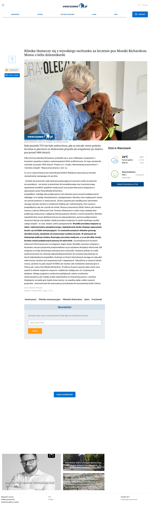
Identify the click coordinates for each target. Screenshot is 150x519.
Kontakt (142, 14)
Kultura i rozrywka (67, 14)
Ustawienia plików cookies (10, 502)
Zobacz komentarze (65, 394)
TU (66, 167)
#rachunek (97, 299)
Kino (115, 14)
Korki (94, 14)
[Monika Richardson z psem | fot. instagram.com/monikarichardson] (64, 100)
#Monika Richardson (72, 299)
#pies (87, 299)
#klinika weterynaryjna (49, 299)
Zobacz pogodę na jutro (127, 184)
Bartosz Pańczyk (36, 288)
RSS (49, 497)
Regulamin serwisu (7, 497)
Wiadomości (15, 14)
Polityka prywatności (8, 499)
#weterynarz (31, 299)
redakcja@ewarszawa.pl (129, 499)
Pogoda (40, 14)
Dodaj (35, 331)
